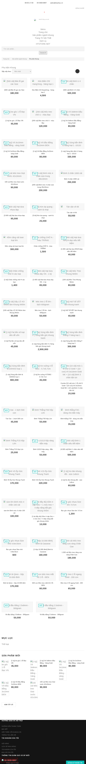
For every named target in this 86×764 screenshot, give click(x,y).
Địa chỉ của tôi (7, 752)
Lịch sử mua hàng (9, 746)
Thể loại (5, 644)
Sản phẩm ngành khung (43, 35)
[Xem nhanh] (17, 100)
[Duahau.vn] (43, 22)
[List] (82, 71)
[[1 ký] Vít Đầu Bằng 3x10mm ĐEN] (5, 688)
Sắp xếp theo (6, 71)
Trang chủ (43, 32)
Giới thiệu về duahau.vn (11, 732)
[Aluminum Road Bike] (14, 82)
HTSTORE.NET (43, 44)
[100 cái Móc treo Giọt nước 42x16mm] (34, 690)
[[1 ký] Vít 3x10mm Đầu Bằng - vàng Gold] (62, 670)
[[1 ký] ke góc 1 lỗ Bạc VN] (5, 666)
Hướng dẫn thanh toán (11, 726)
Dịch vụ (43, 41)
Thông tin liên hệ (9, 735)
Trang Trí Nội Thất (43, 38)
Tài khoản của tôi (10, 738)
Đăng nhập (80, 8)
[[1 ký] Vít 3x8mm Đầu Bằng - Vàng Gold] (34, 670)
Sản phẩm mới (11, 655)
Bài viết (5, 729)
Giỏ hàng (5, 743)
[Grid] (77, 71)
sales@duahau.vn (56, 3)
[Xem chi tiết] (11, 100)
